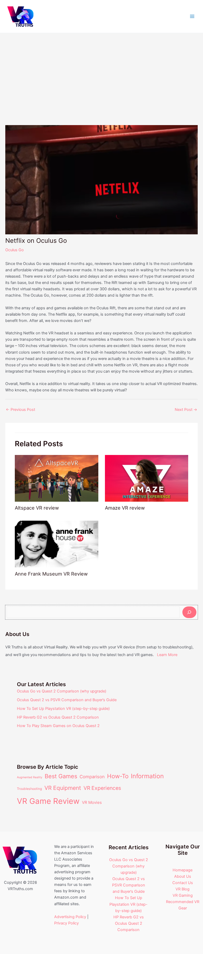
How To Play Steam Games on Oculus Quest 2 (58, 725)
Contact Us (182, 882)
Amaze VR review (125, 508)
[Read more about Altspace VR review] (56, 478)
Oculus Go (14, 250)
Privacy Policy (66, 923)
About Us (182, 876)
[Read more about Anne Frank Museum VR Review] (56, 544)
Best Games (61, 776)
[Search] (189, 612)
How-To (117, 776)
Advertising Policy (70, 916)
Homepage (182, 870)
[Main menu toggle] (192, 16)
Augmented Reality (29, 777)
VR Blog (183, 889)
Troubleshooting (29, 789)
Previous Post (20, 409)
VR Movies (92, 802)
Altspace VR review (37, 508)
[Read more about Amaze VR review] (146, 478)
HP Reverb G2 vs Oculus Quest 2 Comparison (58, 717)
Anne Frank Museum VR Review (51, 574)
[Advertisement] (101, 73)
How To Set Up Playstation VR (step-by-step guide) (63, 708)
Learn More (167, 654)
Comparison (92, 776)
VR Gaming (183, 895)
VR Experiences (102, 788)
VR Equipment (62, 788)
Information (147, 776)
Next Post (186, 409)
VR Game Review (48, 801)
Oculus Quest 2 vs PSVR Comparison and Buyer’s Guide (67, 699)
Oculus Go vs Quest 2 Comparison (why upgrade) (61, 691)
